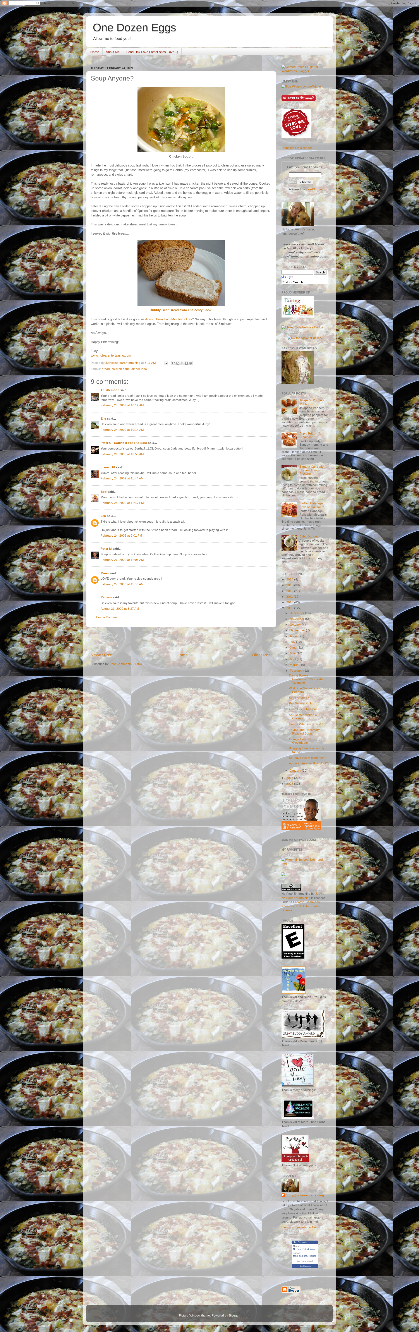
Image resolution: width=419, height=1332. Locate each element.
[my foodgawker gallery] (305, 338)
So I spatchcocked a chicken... (303, 716)
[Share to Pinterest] (190, 363)
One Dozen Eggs (134, 27)
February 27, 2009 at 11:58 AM (122, 584)
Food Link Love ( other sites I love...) (152, 52)
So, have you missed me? (307, 757)
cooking (303, 1256)
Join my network (305, 1261)
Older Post (262, 655)
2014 (290, 579)
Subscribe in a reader (297, 147)
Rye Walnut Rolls (300, 703)
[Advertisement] (181, 639)
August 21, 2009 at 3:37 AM (120, 608)
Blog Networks (305, 1266)
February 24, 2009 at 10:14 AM (122, 429)
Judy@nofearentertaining (305, 1195)
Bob (104, 491)
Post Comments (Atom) (126, 664)
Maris (105, 573)
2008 (290, 777)
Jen (103, 516)
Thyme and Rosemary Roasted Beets (304, 731)
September (298, 630)
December (297, 613)
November (297, 619)
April (293, 659)
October (296, 624)
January (296, 770)
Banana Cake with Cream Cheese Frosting (312, 470)
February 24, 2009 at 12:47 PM (122, 503)
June (293, 647)
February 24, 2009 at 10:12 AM (122, 405)
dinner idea (139, 369)
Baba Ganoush (309, 536)
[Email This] (174, 363)
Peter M (106, 548)
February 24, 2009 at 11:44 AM (122, 478)
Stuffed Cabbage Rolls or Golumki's (311, 505)
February (296, 670)
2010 (290, 602)
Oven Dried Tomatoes (304, 709)
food (295, 1256)
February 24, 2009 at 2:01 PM (121, 535)
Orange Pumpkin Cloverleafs (300, 741)
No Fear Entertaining (304, 1249)
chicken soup (121, 369)
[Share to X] (182, 363)
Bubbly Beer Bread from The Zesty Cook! (181, 310)
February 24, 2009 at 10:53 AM (122, 454)
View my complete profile (299, 1227)
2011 (290, 596)
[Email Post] (166, 362)
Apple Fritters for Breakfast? (311, 435)
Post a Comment (107, 617)
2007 (290, 783)
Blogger (234, 1315)
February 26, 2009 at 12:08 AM (122, 559)
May (293, 653)
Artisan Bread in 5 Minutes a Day (168, 319)
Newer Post (101, 655)
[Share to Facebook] (186, 363)
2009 (290, 608)
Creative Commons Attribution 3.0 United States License (301, 906)
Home (94, 52)
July (293, 642)
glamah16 (108, 467)
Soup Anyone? (299, 697)
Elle (103, 418)
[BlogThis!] (178, 363)
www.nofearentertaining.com (111, 355)
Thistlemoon (110, 390)
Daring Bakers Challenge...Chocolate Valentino (306, 679)
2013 (290, 585)
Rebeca (106, 597)
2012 (290, 591)
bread (106, 369)
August (295, 636)
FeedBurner (314, 189)
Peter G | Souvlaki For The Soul (124, 443)
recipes (312, 1256)
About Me (113, 52)
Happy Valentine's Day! (305, 724)
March (294, 664)
